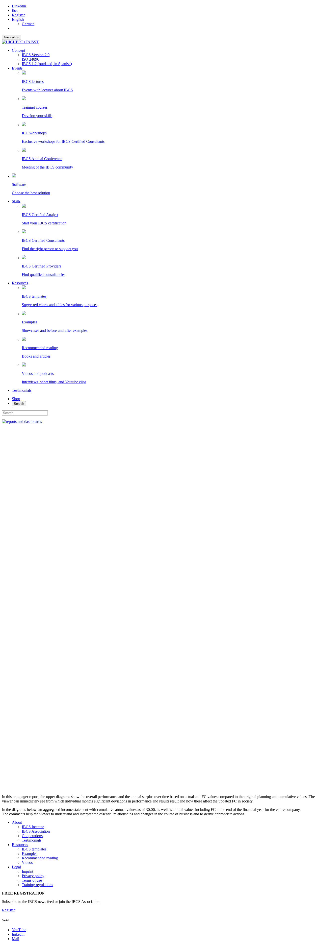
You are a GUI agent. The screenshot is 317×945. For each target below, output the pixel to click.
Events (17, 68)
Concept (18, 50)
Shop (16, 399)
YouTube (19, 930)
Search (19, 404)
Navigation (11, 37)
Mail (15, 939)
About (17, 822)
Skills (16, 201)
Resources (20, 283)
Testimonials (21, 390)
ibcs (15, 10)
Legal (16, 867)
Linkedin (19, 6)
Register (18, 15)
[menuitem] (18, 19)
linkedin (18, 934)
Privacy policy (33, 876)
